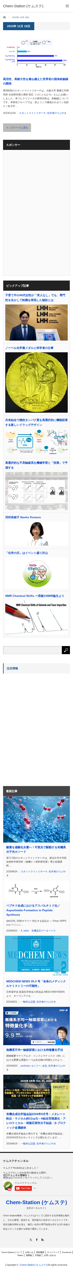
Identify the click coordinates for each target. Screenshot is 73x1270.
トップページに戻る (17, 127)
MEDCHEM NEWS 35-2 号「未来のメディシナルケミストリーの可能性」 (36, 983)
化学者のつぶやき (57, 113)
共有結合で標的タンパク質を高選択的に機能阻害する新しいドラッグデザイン (36, 422)
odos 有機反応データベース (40, 930)
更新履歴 (40, 1252)
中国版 (38, 1255)
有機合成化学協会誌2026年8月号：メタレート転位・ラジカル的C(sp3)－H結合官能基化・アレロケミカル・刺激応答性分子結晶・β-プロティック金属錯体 (36, 1120)
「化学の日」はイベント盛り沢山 (26, 552)
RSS (42, 1239)
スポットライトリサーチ (32, 113)
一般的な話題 (28, 1001)
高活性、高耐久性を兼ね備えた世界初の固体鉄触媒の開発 (35, 81)
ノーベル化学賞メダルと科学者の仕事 (29, 347)
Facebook (66, 1252)
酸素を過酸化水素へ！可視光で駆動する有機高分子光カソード (36, 849)
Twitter (20, 1255)
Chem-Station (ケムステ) (36, 1202)
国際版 (29, 1255)
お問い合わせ (50, 1255)
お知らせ (29, 1252)
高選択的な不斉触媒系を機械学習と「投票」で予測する (36, 465)
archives (25, 1065)
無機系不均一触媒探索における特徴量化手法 (34, 1049)
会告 (44, 1065)
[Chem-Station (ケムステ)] (23, 6)
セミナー (36, 1065)
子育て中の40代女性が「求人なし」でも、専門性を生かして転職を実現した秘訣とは (35, 298)
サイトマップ (53, 1252)
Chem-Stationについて (11, 1252)
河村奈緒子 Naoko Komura (23, 517)
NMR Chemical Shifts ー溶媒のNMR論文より (34, 595)
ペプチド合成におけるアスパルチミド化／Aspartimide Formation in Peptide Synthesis (33, 910)
